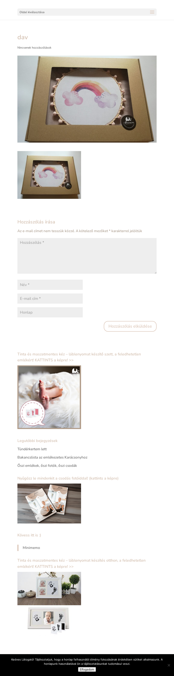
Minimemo (31, 547)
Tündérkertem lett (32, 449)
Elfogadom (87, 669)
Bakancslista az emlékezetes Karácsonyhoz (52, 457)
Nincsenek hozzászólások (34, 48)
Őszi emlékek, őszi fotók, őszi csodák (47, 465)
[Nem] (169, 665)
